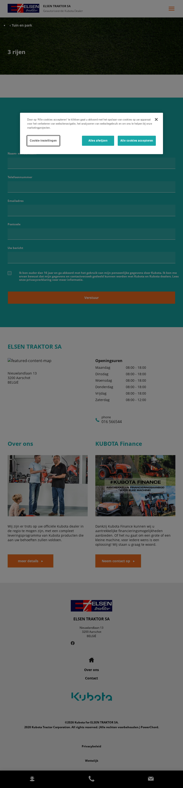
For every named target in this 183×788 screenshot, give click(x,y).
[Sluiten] (156, 119)
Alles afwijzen (98, 141)
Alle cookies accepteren (136, 141)
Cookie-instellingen (43, 141)
